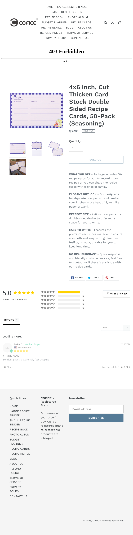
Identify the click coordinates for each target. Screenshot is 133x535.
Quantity (75, 141)
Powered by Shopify (112, 520)
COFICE (96, 520)
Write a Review (118, 293)
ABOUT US (16, 463)
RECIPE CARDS (20, 448)
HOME (14, 406)
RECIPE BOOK (19, 429)
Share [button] (10, 367)
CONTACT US (18, 496)
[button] (123, 367)
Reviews (9, 320)
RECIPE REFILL (20, 453)
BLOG (13, 458)
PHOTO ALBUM (20, 434)
